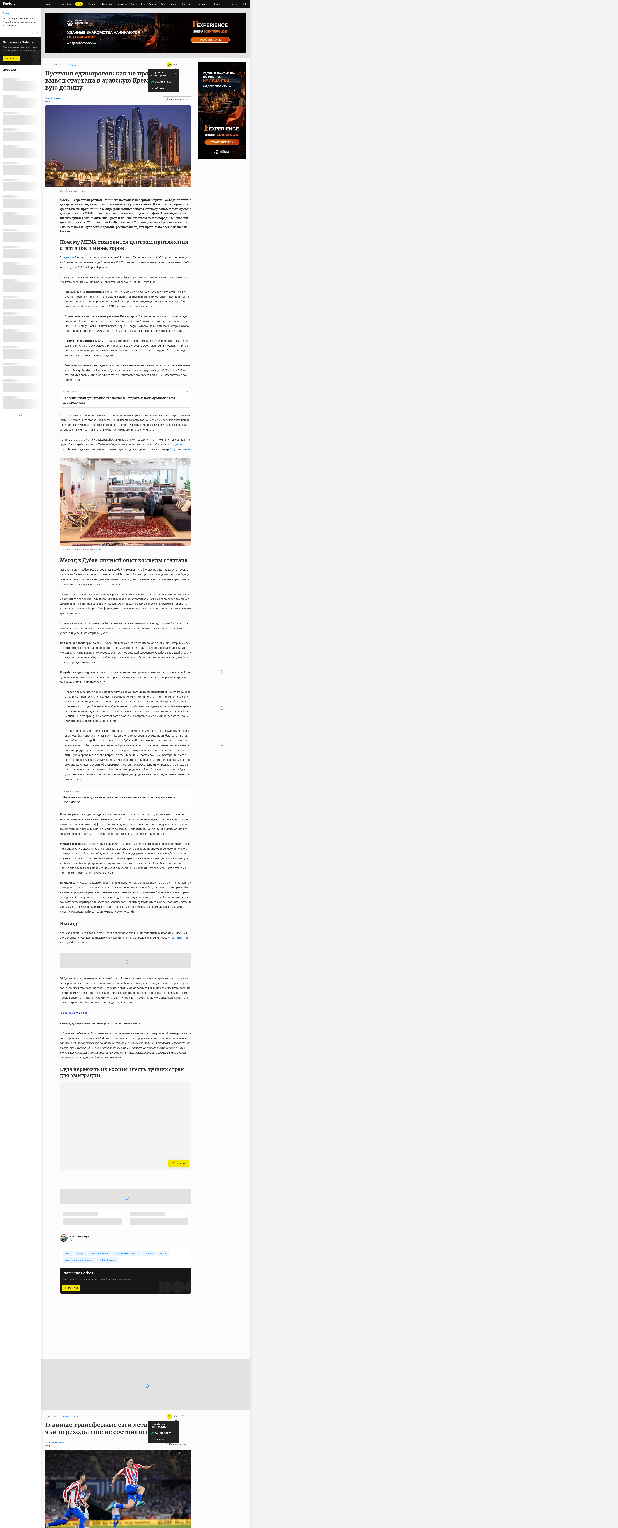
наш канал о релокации (73, 987)
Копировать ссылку (179, 99)
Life (143, 3)
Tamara (186, 449)
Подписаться (71, 1238)
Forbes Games (70, 3)
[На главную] (9, 3)
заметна (177, 937)
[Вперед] (196, 1171)
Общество (156, 1284)
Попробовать (157, 87)
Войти (234, 3)
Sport (163, 3)
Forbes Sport (68, 1284)
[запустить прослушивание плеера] (175, 64)
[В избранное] (102, 1165)
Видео (134, 3)
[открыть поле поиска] (244, 3)
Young (174, 3)
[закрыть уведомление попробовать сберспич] (175, 73)
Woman (153, 3)
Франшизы (107, 3)
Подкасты (121, 3)
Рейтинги (92, 3)
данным (69, 257)
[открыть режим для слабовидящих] (169, 64)
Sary (172, 449)
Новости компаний (115, 1284)
